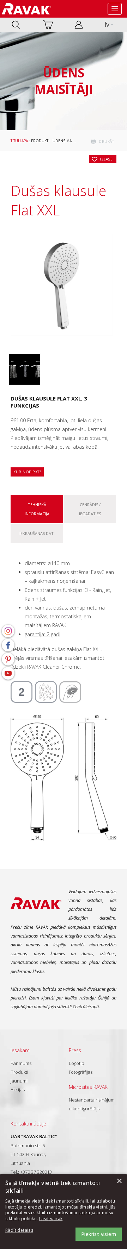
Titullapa (19, 140)
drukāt (106, 141)
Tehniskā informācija (37, 509)
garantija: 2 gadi (42, 634)
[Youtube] (8, 673)
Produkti (40, 140)
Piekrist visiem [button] (98, 1234)
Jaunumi (19, 1081)
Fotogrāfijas (80, 1072)
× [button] (119, 1181)
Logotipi (77, 1063)
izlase (106, 159)
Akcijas (18, 1089)
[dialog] (63, 1211)
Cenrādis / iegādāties (90, 509)
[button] (24, 1231)
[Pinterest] (8, 659)
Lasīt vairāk (51, 1219)
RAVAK (26, 9)
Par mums (21, 1063)
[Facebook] (8, 645)
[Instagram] (8, 631)
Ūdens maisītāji (67, 140)
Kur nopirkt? (27, 471)
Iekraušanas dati (37, 533)
